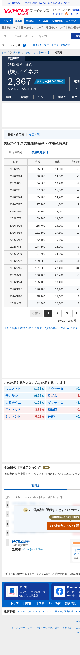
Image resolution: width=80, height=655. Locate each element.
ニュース (71, 20)
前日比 (35, 485)
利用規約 (67, 627)
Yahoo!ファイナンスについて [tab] (33, 611)
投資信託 (57, 20)
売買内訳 (34, 134)
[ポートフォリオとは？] (24, 45)
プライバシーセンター (47, 627)
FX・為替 (43, 20)
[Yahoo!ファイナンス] (26, 9)
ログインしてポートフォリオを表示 (51, 45)
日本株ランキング (32, 27)
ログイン (58, 13)
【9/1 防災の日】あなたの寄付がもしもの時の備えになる (37, 3)
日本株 (18, 20)
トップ (7, 20)
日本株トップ (10, 27)
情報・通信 (24, 64)
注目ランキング (55, 27)
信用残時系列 (39, 152)
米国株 (30, 20)
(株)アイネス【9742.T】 (37, 52)
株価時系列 (15, 152)
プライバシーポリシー (20, 627)
